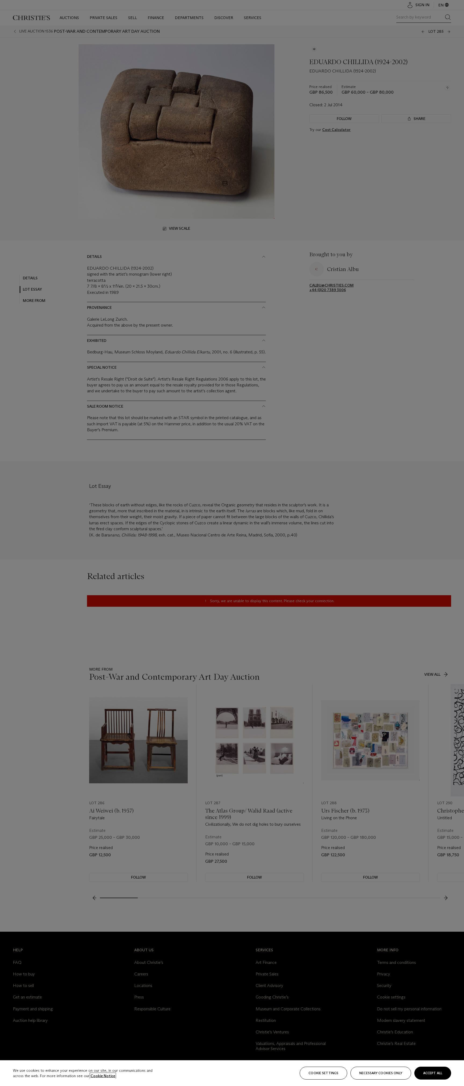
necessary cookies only (380, 1073)
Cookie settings (323, 1073)
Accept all (432, 1073)
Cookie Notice (102, 1075)
